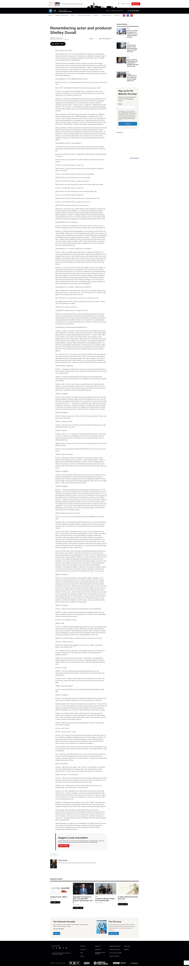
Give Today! (64, 845)
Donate (136, 4)
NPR (128, 28)
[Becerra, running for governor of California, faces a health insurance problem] (121, 31)
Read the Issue (113, 933)
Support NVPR (106, 15)
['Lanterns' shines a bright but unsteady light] (105, 889)
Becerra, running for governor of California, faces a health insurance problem (132, 34)
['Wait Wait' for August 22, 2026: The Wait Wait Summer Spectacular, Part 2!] (83, 889)
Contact (117, 15)
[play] (50, 11)
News (50, 15)
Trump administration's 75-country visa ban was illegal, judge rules (132, 77)
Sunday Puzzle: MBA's (58, 897)
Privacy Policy (68, 953)
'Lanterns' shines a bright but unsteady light (104, 899)
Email (120, 104)
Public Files (127, 946)
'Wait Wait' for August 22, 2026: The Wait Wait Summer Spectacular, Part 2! (83, 899)
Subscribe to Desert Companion (100, 953)
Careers (82, 956)
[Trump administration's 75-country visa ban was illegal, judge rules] (121, 74)
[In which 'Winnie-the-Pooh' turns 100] (128, 889)
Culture (54, 854)
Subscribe (127, 124)
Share (91, 38)
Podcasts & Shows (84, 15)
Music (73, 15)
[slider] (57, 10)
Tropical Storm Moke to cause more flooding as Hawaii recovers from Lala (132, 48)
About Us (82, 946)
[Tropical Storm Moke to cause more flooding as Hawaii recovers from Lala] (121, 45)
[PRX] (87, 963)
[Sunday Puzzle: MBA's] (60, 889)
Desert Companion (62, 15)
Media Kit (126, 949)
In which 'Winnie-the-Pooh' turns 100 (128, 898)
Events (96, 15)
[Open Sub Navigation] (53, 15)
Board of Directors (114, 956)
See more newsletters (58, 928)
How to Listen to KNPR (115, 953)
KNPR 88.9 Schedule (114, 946)
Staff (81, 953)
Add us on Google (104, 38)
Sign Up (57, 933)
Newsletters (125, 4)
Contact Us (83, 949)
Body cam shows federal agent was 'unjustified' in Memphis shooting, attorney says (133, 63)
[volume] (55, 10)
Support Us (98, 946)
